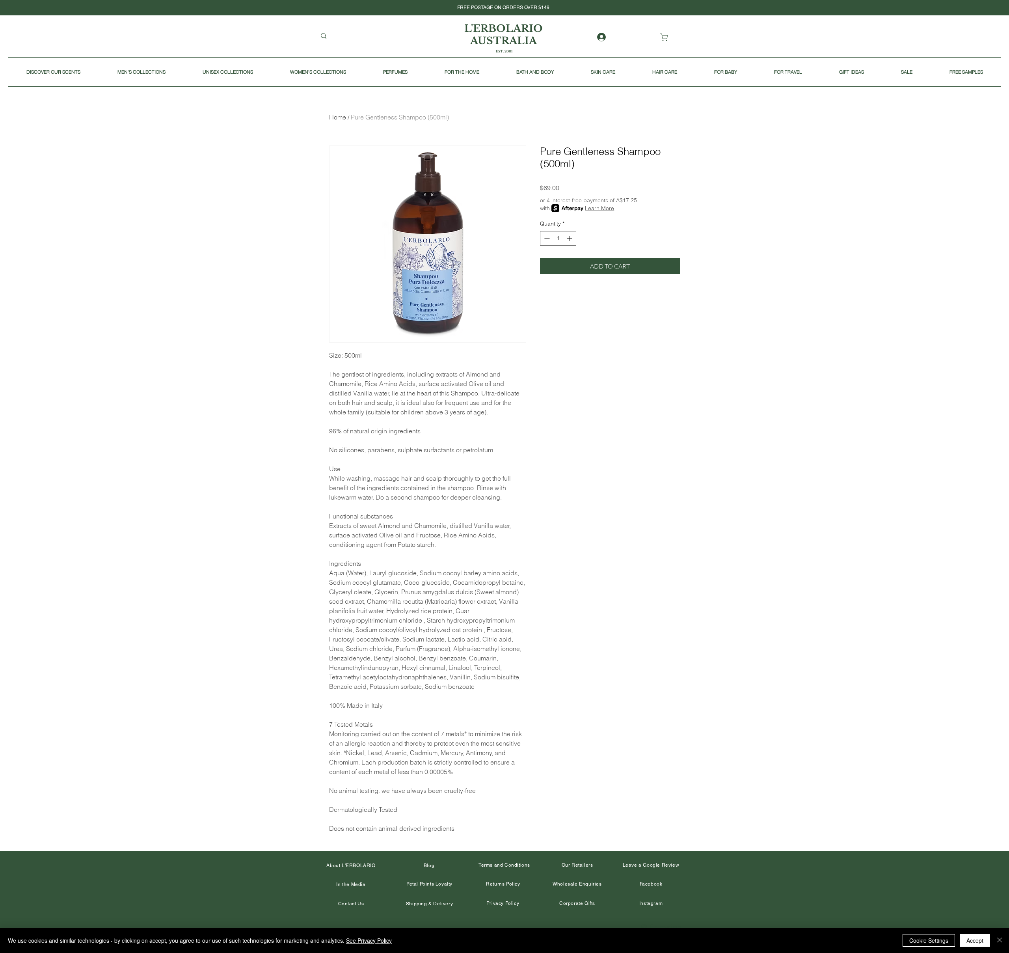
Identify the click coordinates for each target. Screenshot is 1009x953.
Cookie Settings (928, 940)
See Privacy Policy (369, 940)
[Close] (999, 940)
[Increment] (570, 238)
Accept (974, 940)
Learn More (599, 208)
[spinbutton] (558, 238)
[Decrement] (546, 238)
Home (337, 117)
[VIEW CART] (665, 37)
